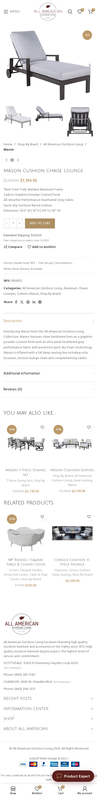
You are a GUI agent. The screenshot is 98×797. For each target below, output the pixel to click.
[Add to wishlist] (42, 427)
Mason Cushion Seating (72, 470)
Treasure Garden (31, 570)
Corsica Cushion (79, 570)
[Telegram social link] (40, 302)
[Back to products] (12, 160)
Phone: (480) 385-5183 (19, 675)
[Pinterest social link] (28, 302)
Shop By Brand (28, 144)
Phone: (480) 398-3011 (19, 689)
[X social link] (22, 302)
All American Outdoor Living (63, 144)
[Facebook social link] (16, 302)
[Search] (70, 11)
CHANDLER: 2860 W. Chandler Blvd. (28, 682)
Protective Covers (16, 574)
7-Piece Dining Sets (19, 480)
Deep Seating (83, 480)
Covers (13, 570)
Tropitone (60, 570)
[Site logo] (48, 11)
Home (8, 144)
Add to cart (40, 223)
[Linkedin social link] (34, 302)
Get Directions (12, 668)
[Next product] (18, 160)
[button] (8, 65)
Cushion (22, 294)
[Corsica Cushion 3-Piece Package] (72, 533)
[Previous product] (6, 160)
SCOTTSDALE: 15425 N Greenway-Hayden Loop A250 (41, 663)
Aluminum (70, 288)
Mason (9, 149)
